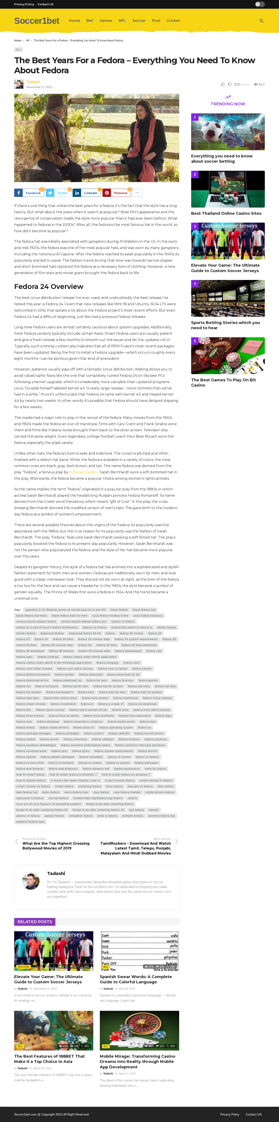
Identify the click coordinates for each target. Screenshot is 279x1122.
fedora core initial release (34, 668)
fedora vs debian (147, 757)
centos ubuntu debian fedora (36, 621)
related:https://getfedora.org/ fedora (98, 798)
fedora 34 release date (94, 639)
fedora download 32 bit (123, 674)
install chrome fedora (119, 780)
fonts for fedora (155, 768)
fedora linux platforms (99, 715)
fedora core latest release (75, 668)
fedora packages (67, 733)
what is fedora (107, 815)
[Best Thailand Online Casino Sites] (228, 189)
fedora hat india (139, 686)
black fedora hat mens (31, 615)
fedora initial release (157, 698)
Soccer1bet (36, 20)
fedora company (108, 662)
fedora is (87, 704)
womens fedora (132, 815)
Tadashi (33, 82)
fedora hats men (27, 698)
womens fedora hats (30, 821)
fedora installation (63, 704)
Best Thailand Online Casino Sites (226, 213)
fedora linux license (30, 715)
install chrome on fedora (33, 786)
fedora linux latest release (152, 709)
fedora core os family (112, 668)
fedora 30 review (131, 633)
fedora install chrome (31, 704)
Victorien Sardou (83, 472)
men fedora (166, 786)
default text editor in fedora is (131, 627)
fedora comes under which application (90, 656)
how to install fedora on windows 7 (126, 774)
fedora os (144, 727)
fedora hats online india (60, 698)
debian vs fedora (94, 627)
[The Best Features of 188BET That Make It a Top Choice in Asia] (53, 1030)
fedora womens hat (96, 768)
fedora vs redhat (90, 762)
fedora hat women (28, 692)
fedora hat (23, 686)
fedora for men (97, 680)
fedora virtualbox (91, 757)
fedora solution (129, 739)
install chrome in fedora (156, 780)
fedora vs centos (119, 757)
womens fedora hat (161, 815)
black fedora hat (144, 609)
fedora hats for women (146, 692)
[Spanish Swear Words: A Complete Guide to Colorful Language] (139, 951)
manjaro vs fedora (140, 786)
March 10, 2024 (42, 1068)
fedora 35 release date (57, 645)
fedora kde (23, 709)
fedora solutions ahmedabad (36, 745)
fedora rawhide (119, 733)
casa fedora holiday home (110, 615)
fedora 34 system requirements (136, 639)
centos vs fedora (123, 621)
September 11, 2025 (45, 988)
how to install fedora (30, 774)
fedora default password (33, 674)
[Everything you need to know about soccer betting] (228, 131)
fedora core (132, 662)
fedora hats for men (112, 692)
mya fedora (101, 792)
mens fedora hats (76, 792)
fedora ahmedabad (128, 651)
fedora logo (163, 715)
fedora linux (120, 709)
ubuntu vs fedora (28, 815)
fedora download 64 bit (32, 680)
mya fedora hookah (127, 792)
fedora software (103, 739)
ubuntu (154, 810)
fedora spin (59, 751)
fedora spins (81, 751)
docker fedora (26, 633)
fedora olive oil (83, 727)
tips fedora (136, 810)
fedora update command (57, 757)
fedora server (49, 739)
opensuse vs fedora (30, 798)
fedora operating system (116, 727)
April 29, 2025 (127, 988)
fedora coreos (141, 668)
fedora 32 (155, 633)
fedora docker (64, 674)
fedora (110, 633)
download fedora (52, 633)
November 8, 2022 (39, 87)
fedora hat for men (75, 686)
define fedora (166, 627)
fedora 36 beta (107, 645)
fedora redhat (25, 739)
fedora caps (24, 656)
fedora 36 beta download (139, 645)
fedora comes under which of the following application (54, 662)
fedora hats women (95, 698)
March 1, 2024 (127, 1073)
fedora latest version (50, 709)
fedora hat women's (59, 692)
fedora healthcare (125, 698)
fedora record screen (148, 733)
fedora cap (153, 651)
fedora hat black (47, 686)
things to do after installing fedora (109, 804)
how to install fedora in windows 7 (73, 774)
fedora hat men (165, 686)
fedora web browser (30, 768)
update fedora (54, 815)
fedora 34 (41, 639)
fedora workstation (127, 768)
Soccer (23, 966)
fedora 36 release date (94, 651)
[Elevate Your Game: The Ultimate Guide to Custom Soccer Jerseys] (53, 951)
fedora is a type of (110, 704)
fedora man (24, 721)
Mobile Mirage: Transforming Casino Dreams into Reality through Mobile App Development (137, 1061)
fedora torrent (147, 751)
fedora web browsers (63, 768)
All (18, 49)
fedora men (148, 721)
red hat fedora (58, 798)
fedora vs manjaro (61, 762)
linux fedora (114, 786)
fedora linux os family (64, 715)
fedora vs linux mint (30, 762)
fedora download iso (67, 680)
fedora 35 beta (26, 645)
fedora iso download (142, 704)
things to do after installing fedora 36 (98, 810)
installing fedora (89, 786)
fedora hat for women (108, 686)
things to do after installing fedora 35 (42, 810)
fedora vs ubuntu (118, 762)
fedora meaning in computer (83, 721)
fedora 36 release (61, 651)
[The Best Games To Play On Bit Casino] (228, 355)
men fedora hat (26, 792)
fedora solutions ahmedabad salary (85, 745)
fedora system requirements (114, 751)
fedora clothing (48, 656)
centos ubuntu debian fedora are (84, 621)
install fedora (64, 786)
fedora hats (86, 692)
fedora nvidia (25, 727)
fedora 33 (23, 639)
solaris (132, 798)
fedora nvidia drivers (54, 727)
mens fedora (51, 792)
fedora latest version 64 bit (88, 709)
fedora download (90, 674)
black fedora (119, 609)
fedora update (26, 757)
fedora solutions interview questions (140, 745)
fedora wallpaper (146, 762)
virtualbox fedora (81, 815)
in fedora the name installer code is (75, 780)
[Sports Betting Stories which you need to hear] (228, 298)
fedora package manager (33, 733)
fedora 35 (169, 639)
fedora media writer (121, 721)
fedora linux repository (134, 715)
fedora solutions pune (31, 751)
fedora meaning (48, 721)
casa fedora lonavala (148, 615)
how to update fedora (31, 780)
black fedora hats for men (69, 615)
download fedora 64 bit (85, 633)
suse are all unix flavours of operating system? (48, 804)
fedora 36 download (30, 651)
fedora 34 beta (63, 639)
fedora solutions (156, 739)
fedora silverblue (75, 739)
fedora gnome (148, 680)
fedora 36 (85, 645)
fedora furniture (123, 680)
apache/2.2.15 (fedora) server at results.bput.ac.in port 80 (65, 609)
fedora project (94, 733)
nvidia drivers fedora (160, 792)
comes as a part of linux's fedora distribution (47, 627)
